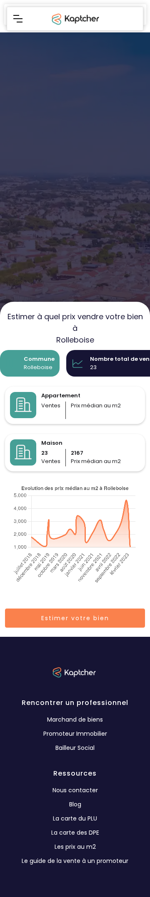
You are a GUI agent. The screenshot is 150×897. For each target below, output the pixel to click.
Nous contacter (75, 790)
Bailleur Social (75, 747)
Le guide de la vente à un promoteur (75, 861)
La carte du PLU (75, 818)
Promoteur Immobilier (75, 733)
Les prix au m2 (75, 846)
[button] (17, 18)
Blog (75, 804)
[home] (74, 18)
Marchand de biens (75, 719)
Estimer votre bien (75, 618)
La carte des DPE (75, 832)
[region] (75, 224)
